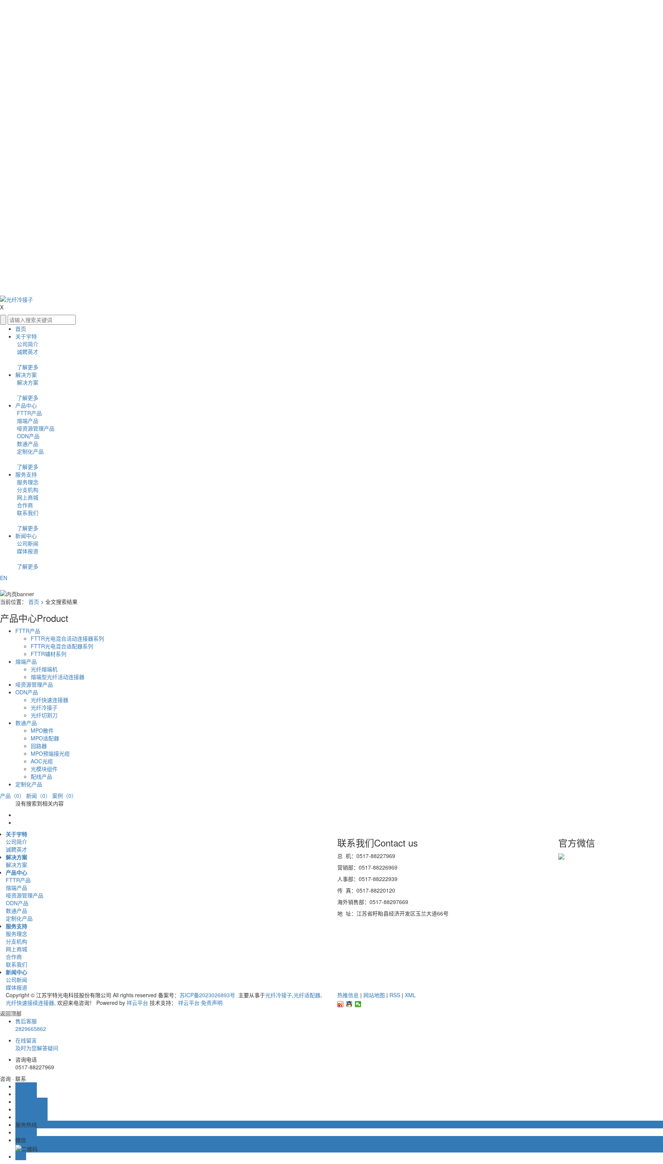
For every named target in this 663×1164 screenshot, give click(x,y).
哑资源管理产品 (34, 428)
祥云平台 (137, 1002)
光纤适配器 (307, 995)
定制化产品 (29, 451)
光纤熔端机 (44, 669)
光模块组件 (44, 769)
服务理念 (26, 482)
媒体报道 (26, 551)
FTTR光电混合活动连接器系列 (67, 638)
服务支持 (26, 474)
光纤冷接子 (44, 707)
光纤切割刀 (44, 715)
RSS (394, 995)
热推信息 (348, 995)
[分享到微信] (358, 1004)
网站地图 (374, 995)
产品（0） (12, 795)
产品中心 (26, 405)
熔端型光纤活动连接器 (57, 677)
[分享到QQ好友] (349, 1004)
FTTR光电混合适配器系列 (62, 646)
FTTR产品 (28, 413)
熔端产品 (26, 420)
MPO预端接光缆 (50, 753)
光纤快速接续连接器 (30, 1002)
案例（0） (64, 795)
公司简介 (26, 344)
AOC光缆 (42, 761)
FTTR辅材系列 (48, 654)
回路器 (39, 746)
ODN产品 (27, 436)
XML (410, 995)
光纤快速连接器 (49, 700)
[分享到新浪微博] (340, 1004)
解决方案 (26, 374)
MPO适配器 (45, 738)
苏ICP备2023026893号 (208, 995)
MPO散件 (42, 730)
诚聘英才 (26, 351)
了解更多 (27, 367)
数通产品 (26, 443)
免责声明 (212, 1002)
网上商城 (26, 497)
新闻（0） (38, 795)
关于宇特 (26, 336)
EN (3, 578)
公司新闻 (26, 543)
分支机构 (26, 489)
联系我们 (26, 512)
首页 (20, 328)
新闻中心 (26, 535)
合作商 (24, 505)
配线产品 (41, 776)
